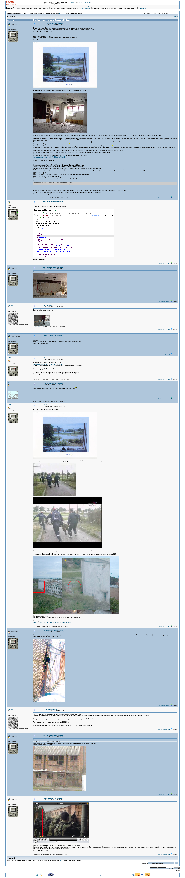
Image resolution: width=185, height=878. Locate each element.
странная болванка (50, 709)
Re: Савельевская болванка (53, 201)
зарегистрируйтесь (85, 2)
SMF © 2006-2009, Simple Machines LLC (99, 875)
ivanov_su (143, 8)
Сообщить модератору (164, 197)
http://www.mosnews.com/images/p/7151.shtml (47, 364)
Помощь (87, 6)
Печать (176, 16)
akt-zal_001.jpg (38, 326)
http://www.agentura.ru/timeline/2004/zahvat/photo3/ (49, 157)
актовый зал (48, 305)
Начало (82, 6)
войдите (72, 2)
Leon (60, 13)
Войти (96, 6)
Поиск (91, 6)
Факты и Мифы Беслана (14, 13)
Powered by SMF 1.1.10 (82, 875)
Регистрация (102, 6)
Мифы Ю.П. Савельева (45, 13)
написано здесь (85, 8)
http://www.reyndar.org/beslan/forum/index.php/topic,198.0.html (52, 622)
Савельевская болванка (74, 13)
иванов (10, 305)
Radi (9, 383)
